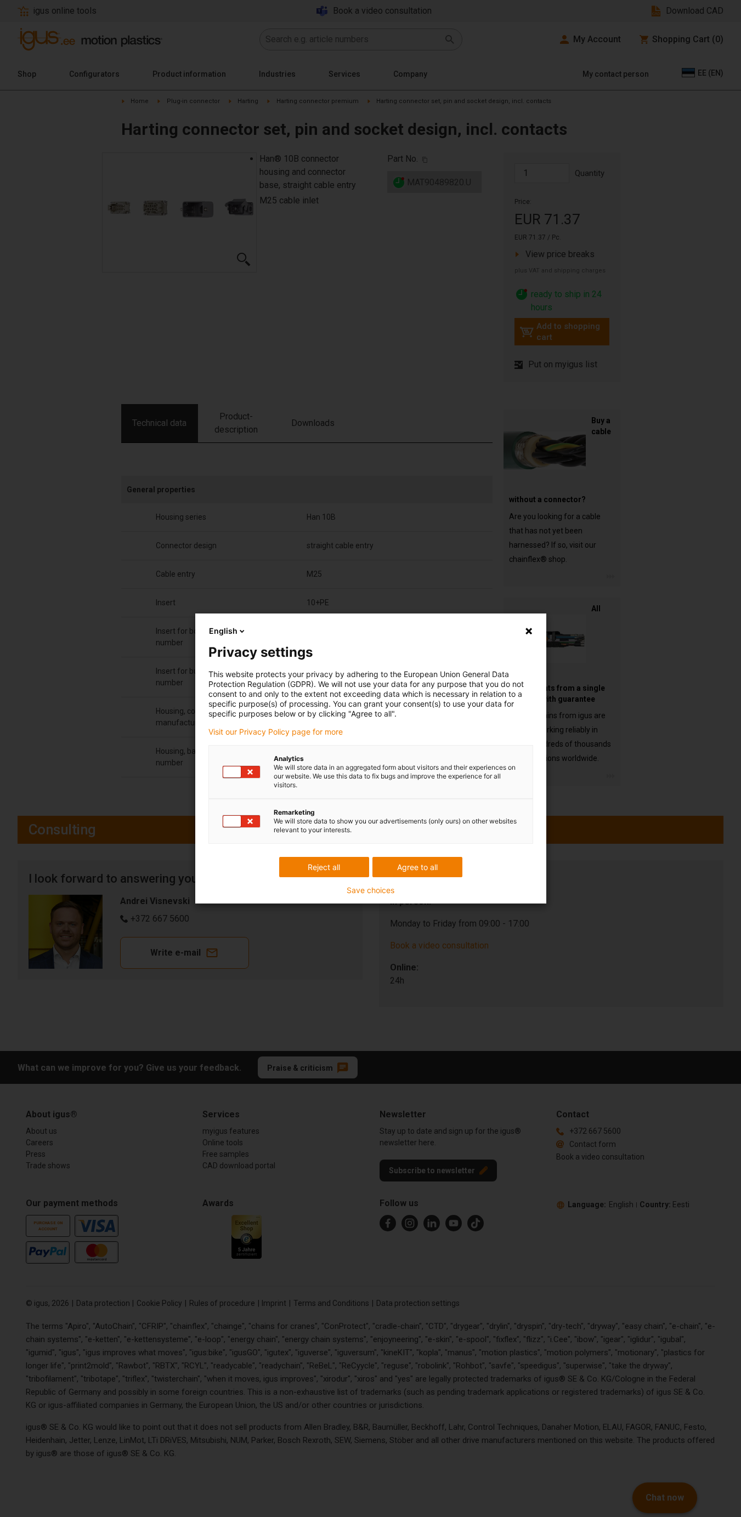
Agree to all (417, 867)
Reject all (324, 867)
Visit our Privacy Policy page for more (275, 732)
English (223, 630)
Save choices (370, 890)
